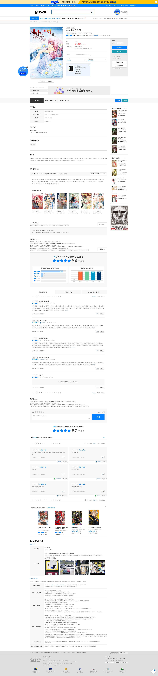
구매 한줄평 (89, 443)
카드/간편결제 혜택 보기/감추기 (90, 55)
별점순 (103, 296)
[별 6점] (39, 412)
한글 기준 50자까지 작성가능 (40, 416)
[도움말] (71, 46)
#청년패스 (32, 144)
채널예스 (64, 18)
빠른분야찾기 (34, 18)
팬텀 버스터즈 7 (121, 119)
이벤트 (49, 18)
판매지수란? (92, 35)
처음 (33, 296)
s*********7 (42, 359)
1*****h (59, 496)
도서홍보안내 (63, 652)
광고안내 (69, 652)
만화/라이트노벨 (45, 21)
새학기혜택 (96, 18)
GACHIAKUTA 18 (121, 128)
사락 (68, 18)
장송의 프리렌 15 (121, 146)
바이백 (53, 18)
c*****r (41, 377)
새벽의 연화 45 (60, 211)
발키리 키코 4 (121, 177)
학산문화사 (80, 33)
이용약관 (41, 652)
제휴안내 (74, 652)
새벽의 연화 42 (96, 211)
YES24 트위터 (115, 653)
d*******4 (99, 496)
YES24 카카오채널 (111, 653)
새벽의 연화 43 (84, 211)
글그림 (71, 33)
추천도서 (121, 18)
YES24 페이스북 (113, 653)
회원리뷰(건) (81, 35)
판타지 (54, 21)
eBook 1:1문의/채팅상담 (121, 660)
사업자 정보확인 (74, 661)
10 (56, 296)
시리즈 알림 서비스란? (120, 68)
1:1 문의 (63, 585)
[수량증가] (122, 43)
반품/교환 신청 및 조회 (56, 585)
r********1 (42, 303)
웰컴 (31, 21)
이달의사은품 (110, 18)
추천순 (98, 296)
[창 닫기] (88, 65)
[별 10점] (43, 412)
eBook (68, 59)
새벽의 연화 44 (72, 211)
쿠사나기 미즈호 (69, 33)
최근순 (94, 296)
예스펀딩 (72, 18)
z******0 (43, 322)
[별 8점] (41, 412)
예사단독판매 (102, 18)
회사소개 (31, 652)
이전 (35, 296)
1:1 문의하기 (109, 662)
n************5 (58, 478)
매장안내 (58, 18)
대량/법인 (126, 18)
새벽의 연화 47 (35, 211)
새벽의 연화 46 (48, 211)
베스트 (41, 18)
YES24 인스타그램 (117, 653)
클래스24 (77, 18)
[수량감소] (116, 43)
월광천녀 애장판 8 (122, 195)
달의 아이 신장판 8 (122, 186)
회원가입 (110, 5)
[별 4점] (37, 412)
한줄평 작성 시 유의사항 (104, 412)
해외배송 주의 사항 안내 (119, 56)
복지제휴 (79, 652)
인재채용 (36, 652)
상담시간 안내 (124, 662)
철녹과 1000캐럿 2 (76, 527)
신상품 (45, 18)
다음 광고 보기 (128, 14)
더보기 (124, 108)
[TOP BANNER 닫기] (156, 2)
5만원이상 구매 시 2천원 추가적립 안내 (91, 48)
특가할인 (116, 18)
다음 (59, 296)
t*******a (59, 461)
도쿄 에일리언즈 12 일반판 (94, 527)
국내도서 (36, 21)
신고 (54, 303)
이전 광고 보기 (126, 14)
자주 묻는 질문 (116, 662)
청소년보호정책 (56, 652)
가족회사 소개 (123, 653)
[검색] (91, 12)
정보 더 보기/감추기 (76, 35)
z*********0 (42, 340)
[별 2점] (35, 412)
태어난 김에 (78, 70)
